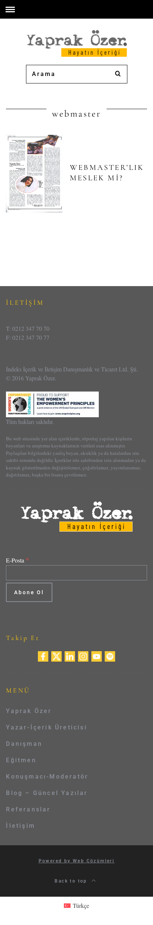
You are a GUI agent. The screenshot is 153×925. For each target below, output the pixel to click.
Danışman (24, 743)
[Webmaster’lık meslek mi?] (34, 174)
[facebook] (43, 655)
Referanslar (28, 809)
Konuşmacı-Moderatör (47, 776)
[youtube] (96, 655)
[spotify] (110, 655)
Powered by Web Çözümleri (77, 861)
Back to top (72, 881)
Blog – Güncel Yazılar (47, 792)
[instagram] (83, 655)
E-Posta (17, 560)
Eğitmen (21, 760)
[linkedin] (70, 655)
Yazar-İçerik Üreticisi (46, 727)
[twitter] (56, 655)
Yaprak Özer (29, 711)
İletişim (20, 825)
